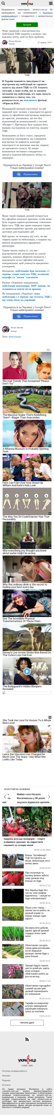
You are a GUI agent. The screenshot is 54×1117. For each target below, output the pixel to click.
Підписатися (30, 174)
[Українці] (27, 3)
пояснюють (30, 100)
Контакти (6, 1085)
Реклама (6, 1075)
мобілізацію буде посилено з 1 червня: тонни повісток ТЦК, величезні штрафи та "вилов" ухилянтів (26, 274)
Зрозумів (27, 25)
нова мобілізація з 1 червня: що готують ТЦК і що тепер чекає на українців (26, 296)
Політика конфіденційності (14, 1071)
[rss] (27, 1039)
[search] (3, 3)
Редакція (6, 1080)
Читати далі (27, 1022)
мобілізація (15, 336)
